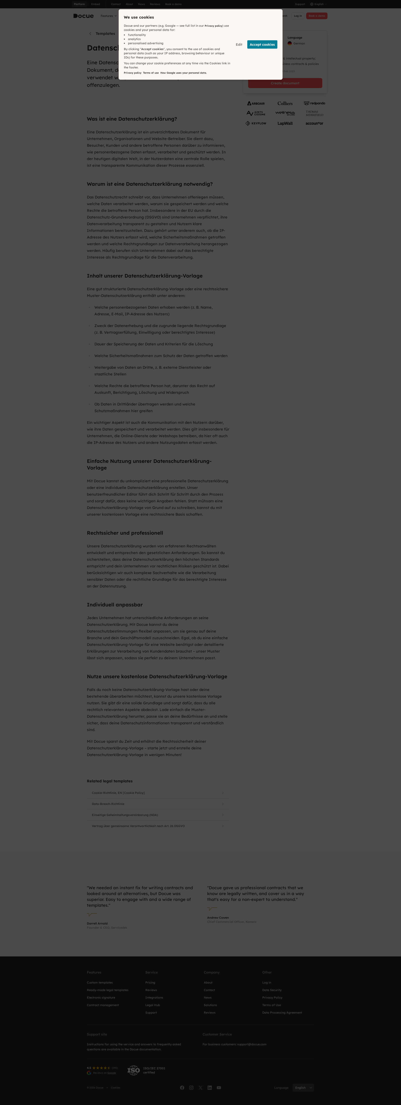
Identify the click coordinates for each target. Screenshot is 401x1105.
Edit (239, 44)
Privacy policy (213, 25)
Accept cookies (262, 44)
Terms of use (151, 72)
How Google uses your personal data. (183, 72)
